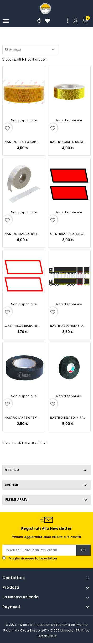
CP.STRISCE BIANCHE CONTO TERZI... (22, 326)
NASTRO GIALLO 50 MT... (68, 142)
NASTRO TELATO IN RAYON (68, 418)
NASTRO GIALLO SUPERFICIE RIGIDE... (22, 142)
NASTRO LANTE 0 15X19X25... (22, 418)
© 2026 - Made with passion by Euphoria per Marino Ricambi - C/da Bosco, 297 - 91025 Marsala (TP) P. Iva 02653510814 (46, 630)
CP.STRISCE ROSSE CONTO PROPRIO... (68, 234)
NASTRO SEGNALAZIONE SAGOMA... (68, 326)
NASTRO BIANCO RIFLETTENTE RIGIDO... (22, 234)
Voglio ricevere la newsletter (33, 558)
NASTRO (12, 470)
